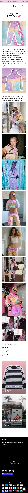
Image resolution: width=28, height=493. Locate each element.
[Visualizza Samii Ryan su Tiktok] (6, 470)
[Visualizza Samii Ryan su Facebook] (10, 470)
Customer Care (5, 455)
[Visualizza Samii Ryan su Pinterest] (13, 470)
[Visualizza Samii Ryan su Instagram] (3, 470)
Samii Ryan (8, 482)
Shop (3, 449)
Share (6, 355)
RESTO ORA (12, 344)
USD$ (3, 479)
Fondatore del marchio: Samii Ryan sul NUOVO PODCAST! (12, 421)
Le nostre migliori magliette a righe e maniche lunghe (12, 387)
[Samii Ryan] (14, 6)
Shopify (19, 482)
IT (7, 479)
